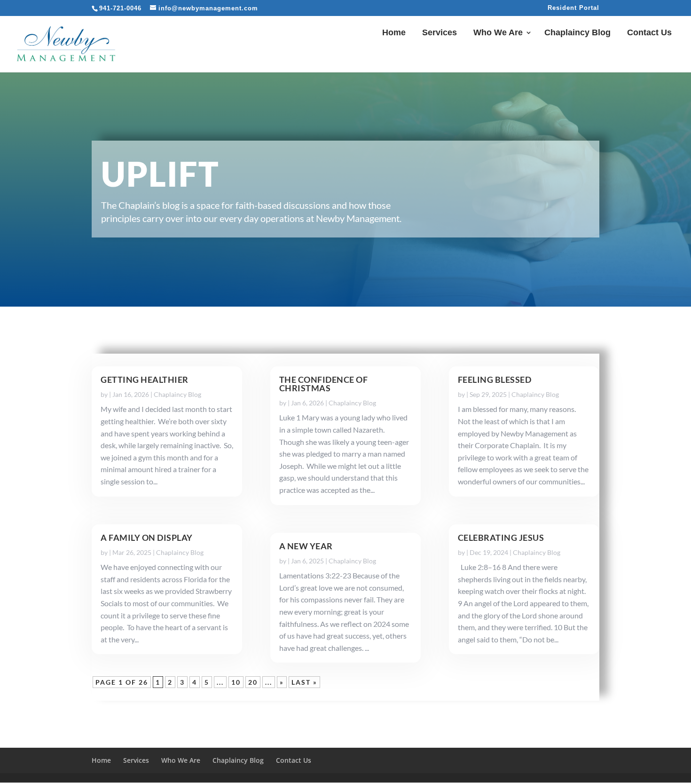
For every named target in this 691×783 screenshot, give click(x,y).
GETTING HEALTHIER (144, 379)
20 (253, 682)
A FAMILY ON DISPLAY (147, 537)
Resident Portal (573, 8)
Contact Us (649, 33)
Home (394, 33)
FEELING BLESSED (495, 379)
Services (439, 33)
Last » (304, 682)
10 (236, 682)
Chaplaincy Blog (577, 33)
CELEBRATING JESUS (501, 537)
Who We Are (498, 33)
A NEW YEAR (306, 546)
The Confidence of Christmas (323, 383)
